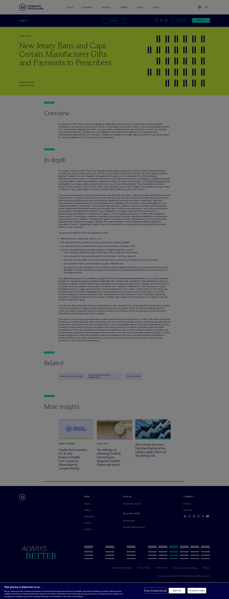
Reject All (177, 590)
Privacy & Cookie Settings (155, 590)
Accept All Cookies (197, 590)
